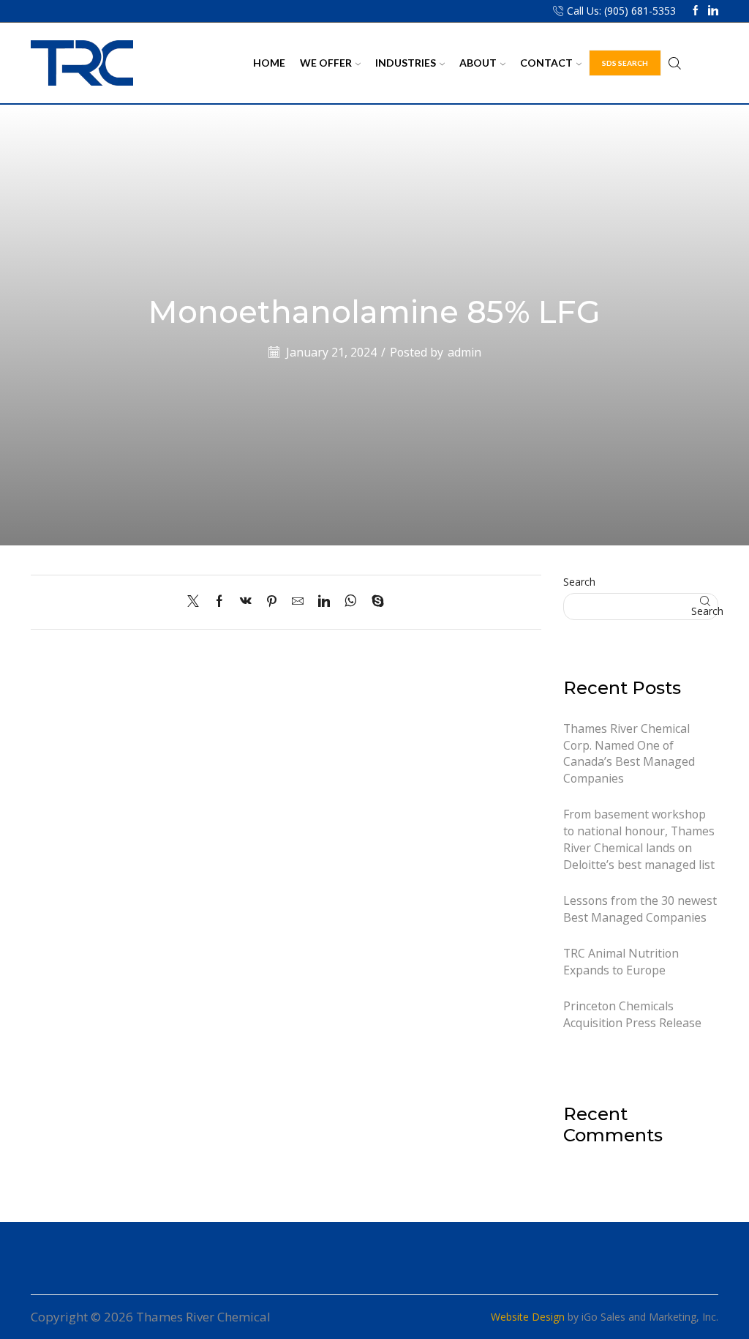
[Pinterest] (272, 602)
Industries (405, 62)
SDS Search (625, 63)
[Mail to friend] (298, 602)
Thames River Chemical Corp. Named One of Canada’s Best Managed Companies (629, 753)
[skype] (374, 602)
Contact (546, 62)
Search (579, 582)
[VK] (246, 602)
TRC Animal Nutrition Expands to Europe (621, 961)
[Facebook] (695, 11)
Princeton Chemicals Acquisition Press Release (632, 1014)
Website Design (528, 1317)
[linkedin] (324, 602)
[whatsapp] (350, 602)
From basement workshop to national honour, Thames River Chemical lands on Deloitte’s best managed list (639, 839)
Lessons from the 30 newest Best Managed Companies (640, 908)
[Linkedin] (713, 11)
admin (464, 352)
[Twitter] (196, 602)
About (478, 62)
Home (269, 62)
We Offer (326, 62)
